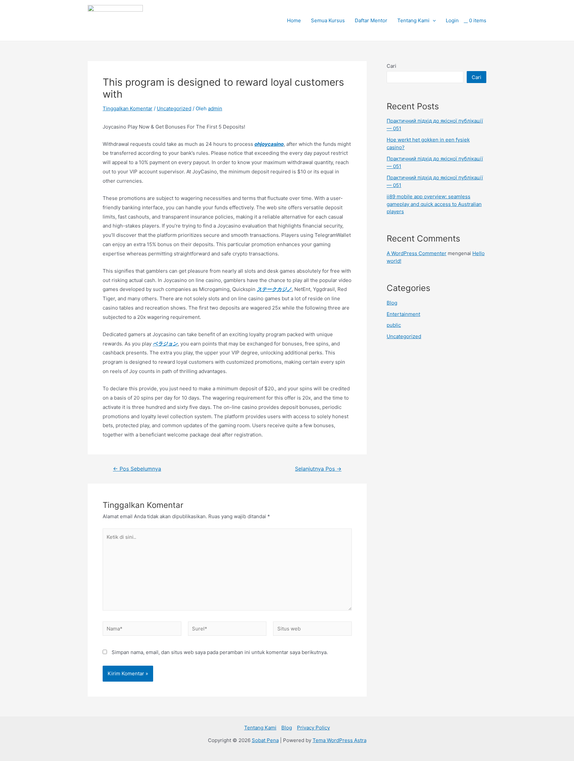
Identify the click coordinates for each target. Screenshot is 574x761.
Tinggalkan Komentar (127, 108)
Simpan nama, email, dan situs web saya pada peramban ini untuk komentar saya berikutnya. (220, 652)
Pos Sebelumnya (137, 469)
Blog (392, 303)
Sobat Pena (265, 740)
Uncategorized (174, 108)
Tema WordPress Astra (339, 740)
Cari (391, 66)
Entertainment (403, 314)
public (394, 325)
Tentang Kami (413, 20)
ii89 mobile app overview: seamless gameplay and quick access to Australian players (434, 204)
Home (294, 20)
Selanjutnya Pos (318, 469)
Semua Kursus (328, 20)
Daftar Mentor (371, 20)
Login (452, 20)
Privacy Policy (313, 727)
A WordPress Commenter (416, 253)
